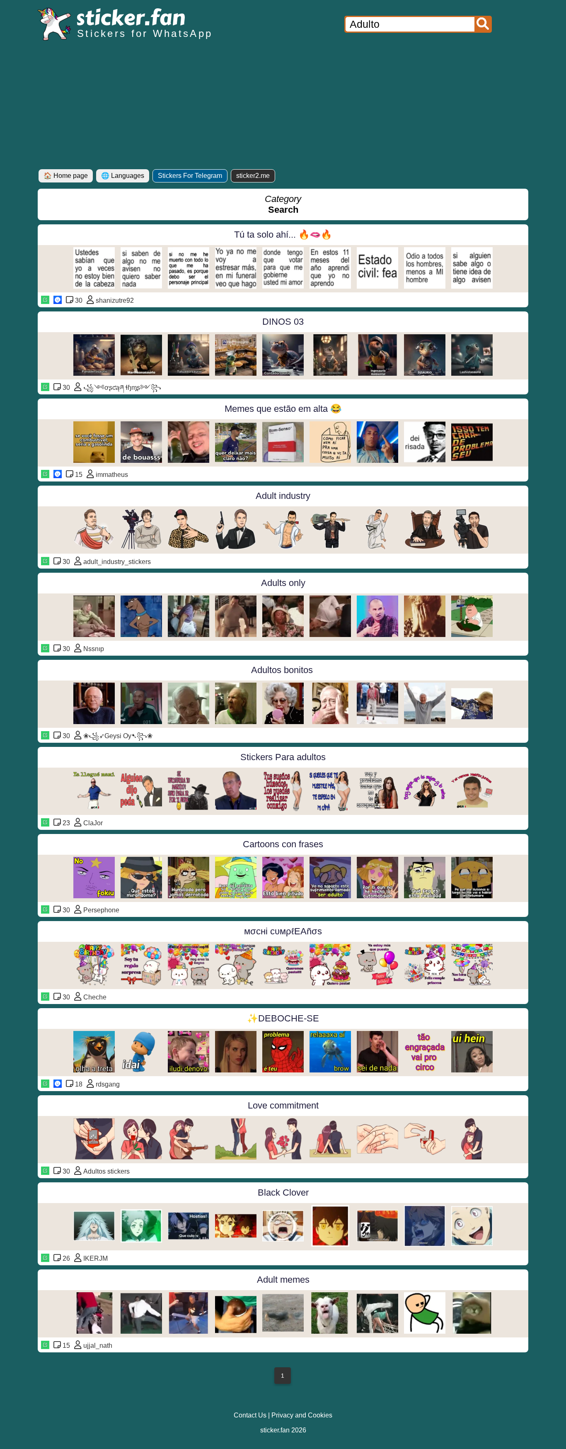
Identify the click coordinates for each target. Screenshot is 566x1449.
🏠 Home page (66, 175)
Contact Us (250, 1415)
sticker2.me (253, 175)
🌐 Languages (122, 175)
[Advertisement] (283, 107)
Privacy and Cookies (301, 1415)
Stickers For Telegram (190, 175)
